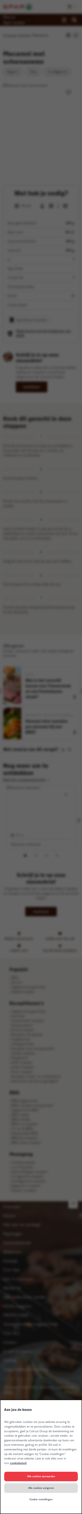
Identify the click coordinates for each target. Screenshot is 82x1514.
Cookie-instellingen (41, 1499)
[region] (41, 1457)
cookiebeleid (18, 1463)
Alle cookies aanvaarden (41, 1476)
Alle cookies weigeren (41, 1488)
